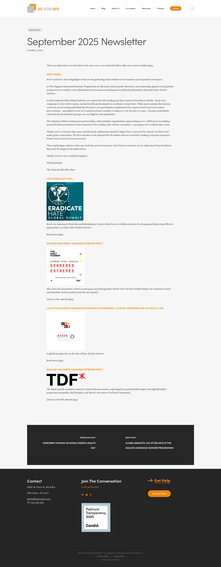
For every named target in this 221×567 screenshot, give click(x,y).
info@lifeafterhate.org (38, 499)
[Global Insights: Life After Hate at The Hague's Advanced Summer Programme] (152, 445)
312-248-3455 (37, 502)
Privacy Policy (103, 556)
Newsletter (35, 30)
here (60, 234)
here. (150, 65)
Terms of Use (118, 556)
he (74, 399)
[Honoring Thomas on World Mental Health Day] (69, 445)
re (76, 399)
